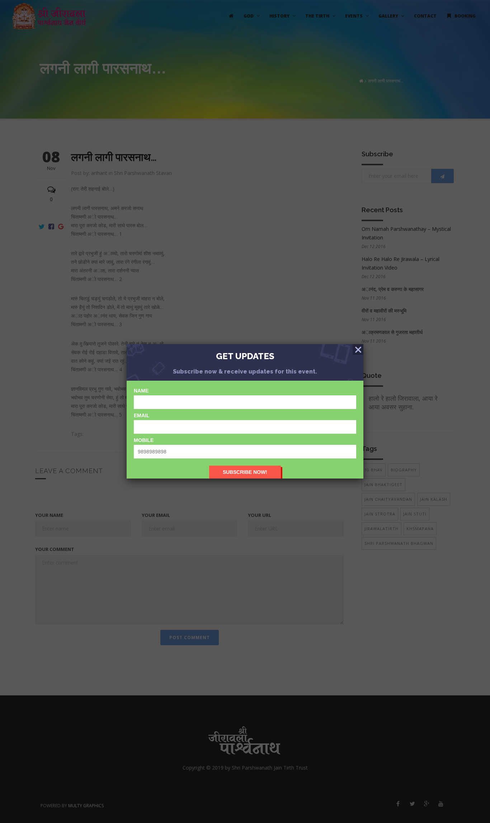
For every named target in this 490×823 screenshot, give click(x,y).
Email (142, 415)
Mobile (144, 440)
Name (141, 391)
